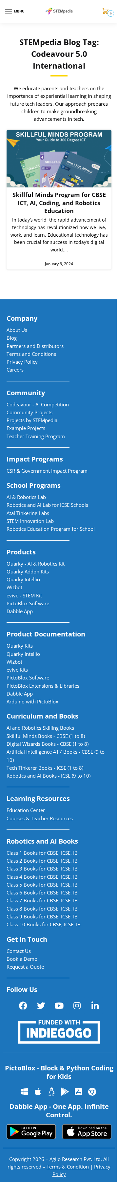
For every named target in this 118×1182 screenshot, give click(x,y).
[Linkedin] (95, 1005)
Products (21, 552)
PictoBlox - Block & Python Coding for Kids (59, 1072)
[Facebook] (23, 1005)
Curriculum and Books (42, 716)
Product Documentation (46, 634)
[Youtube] (59, 1005)
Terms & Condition (68, 1166)
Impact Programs (35, 459)
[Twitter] (41, 1005)
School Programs (34, 485)
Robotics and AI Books (42, 841)
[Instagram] (77, 1005)
